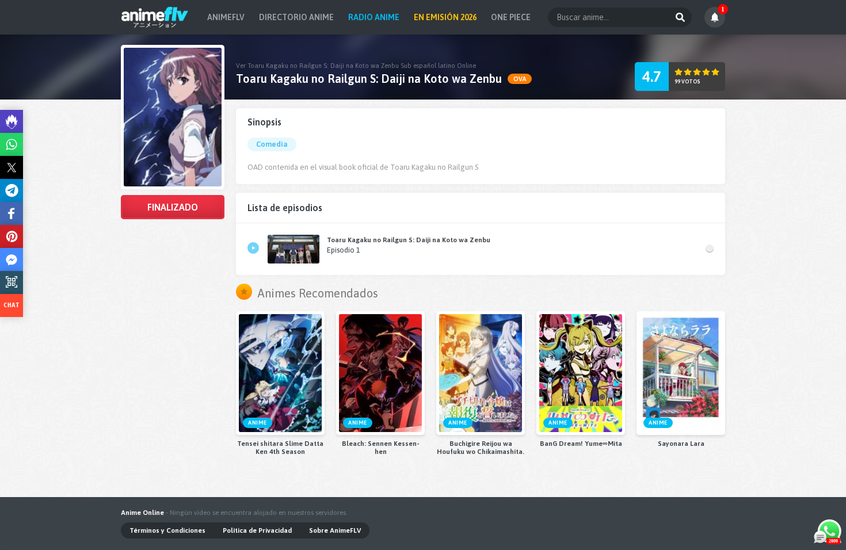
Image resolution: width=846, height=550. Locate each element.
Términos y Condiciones (167, 530)
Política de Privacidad (257, 530)
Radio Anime (373, 17)
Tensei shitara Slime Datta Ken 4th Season (280, 448)
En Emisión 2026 (445, 17)
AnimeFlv (226, 17)
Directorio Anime (296, 17)
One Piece (511, 17)
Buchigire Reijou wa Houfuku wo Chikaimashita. (480, 448)
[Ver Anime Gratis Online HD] (154, 17)
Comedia (272, 144)
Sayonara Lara (681, 444)
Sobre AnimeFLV (335, 530)
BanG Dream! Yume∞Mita (581, 444)
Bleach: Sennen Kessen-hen (380, 448)
